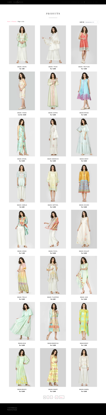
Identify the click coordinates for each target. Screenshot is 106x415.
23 (56, 397)
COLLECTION (66, 2)
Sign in (89, 2)
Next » (61, 397)
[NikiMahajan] (15, 2)
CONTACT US (75, 2)
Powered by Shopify (12, 410)
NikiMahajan (14, 408)
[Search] (94, 2)
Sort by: (82, 22)
